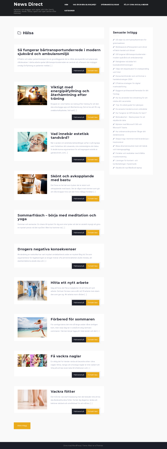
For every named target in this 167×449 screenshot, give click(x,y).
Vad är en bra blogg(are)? (84, 5)
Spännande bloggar (110, 5)
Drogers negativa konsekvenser (47, 249)
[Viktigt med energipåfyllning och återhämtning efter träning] (32, 95)
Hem (66, 5)
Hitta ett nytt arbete (70, 283)
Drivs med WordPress (72, 446)
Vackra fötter (63, 391)
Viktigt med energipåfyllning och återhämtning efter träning (70, 93)
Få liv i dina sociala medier (136, 5)
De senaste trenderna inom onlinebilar (131, 109)
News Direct (28, 4)
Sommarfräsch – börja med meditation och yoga (57, 217)
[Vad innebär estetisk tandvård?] (32, 142)
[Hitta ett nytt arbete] (32, 290)
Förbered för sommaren (73, 319)
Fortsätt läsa (93, 71)
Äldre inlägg (22, 426)
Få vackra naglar (66, 356)
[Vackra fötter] (32, 399)
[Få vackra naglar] (32, 360)
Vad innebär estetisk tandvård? (70, 136)
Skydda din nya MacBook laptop (129, 168)
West (90, 446)
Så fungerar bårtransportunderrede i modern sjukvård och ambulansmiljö (59, 52)
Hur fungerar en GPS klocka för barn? (131, 113)
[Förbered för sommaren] (32, 327)
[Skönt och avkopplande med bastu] (32, 184)
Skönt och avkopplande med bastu (72, 178)
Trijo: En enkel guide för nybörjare (129, 105)
